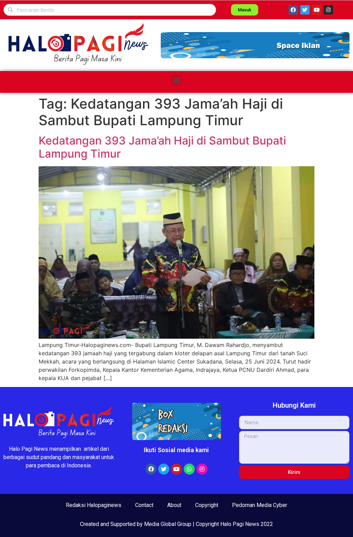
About (174, 505)
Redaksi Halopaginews (93, 505)
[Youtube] (316, 9)
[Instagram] (328, 9)
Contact (144, 505)
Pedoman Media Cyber (259, 505)
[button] (255, 45)
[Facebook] (293, 9)
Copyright (206, 505)
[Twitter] (305, 9)
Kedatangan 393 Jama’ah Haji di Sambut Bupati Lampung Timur (162, 147)
